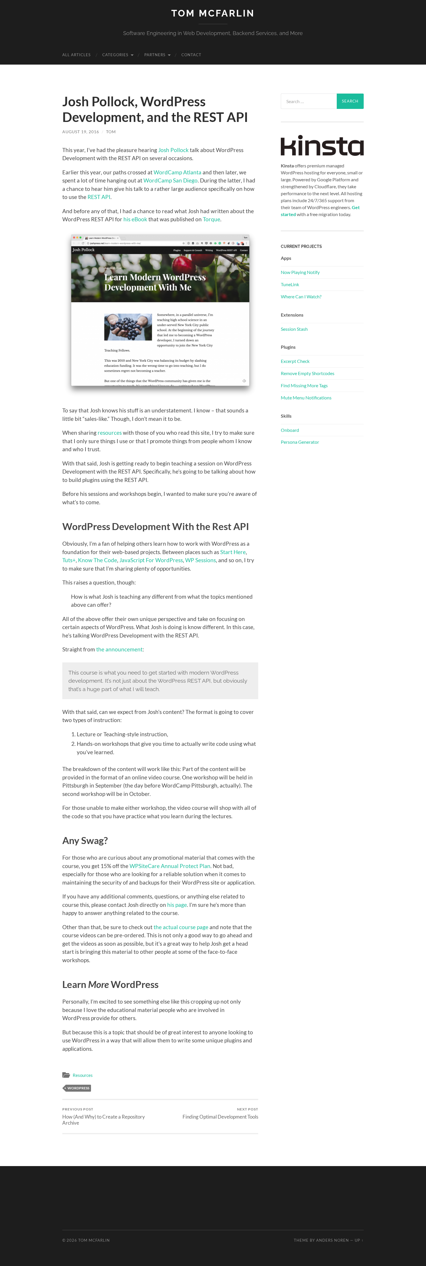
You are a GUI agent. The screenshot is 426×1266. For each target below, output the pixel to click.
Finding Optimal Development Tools (220, 1113)
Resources (83, 1075)
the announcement (119, 649)
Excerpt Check (295, 361)
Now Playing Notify (300, 272)
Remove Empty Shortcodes (307, 373)
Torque (211, 219)
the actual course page (181, 927)
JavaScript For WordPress (151, 560)
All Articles (76, 54)
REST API (99, 196)
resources (110, 432)
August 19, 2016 (80, 131)
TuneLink (290, 284)
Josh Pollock (173, 150)
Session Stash (294, 329)
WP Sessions (200, 560)
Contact (191, 54)
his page (177, 904)
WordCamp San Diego (170, 180)
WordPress (78, 1088)
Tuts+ (69, 560)
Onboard (290, 430)
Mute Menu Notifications (306, 397)
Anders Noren (332, 1240)
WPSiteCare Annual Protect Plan (170, 866)
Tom (111, 131)
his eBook (135, 219)
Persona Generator (300, 442)
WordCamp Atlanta (177, 172)
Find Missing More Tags (304, 385)
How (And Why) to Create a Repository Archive (103, 1116)
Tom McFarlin (213, 13)
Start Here (233, 552)
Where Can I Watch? (301, 296)
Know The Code (97, 560)
